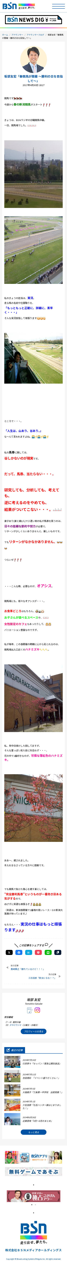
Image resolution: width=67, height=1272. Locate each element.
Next (63, 1196)
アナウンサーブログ (35, 34)
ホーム (5, 34)
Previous (4, 1196)
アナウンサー (17, 34)
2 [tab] (35, 1205)
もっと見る (33, 1132)
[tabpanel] (33, 1196)
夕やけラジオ (15, 1024)
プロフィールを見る (33, 1031)
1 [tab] (33, 1185)
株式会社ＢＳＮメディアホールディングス (33, 1250)
